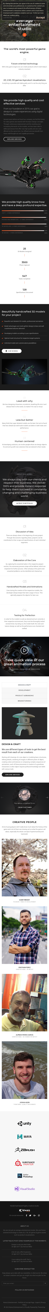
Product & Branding (24, 695)
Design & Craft (24, 685)
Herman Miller (27, 1247)
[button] (46, 797)
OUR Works (13, 351)
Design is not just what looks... (22, 1244)
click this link (7, 18)
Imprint (37, 1302)
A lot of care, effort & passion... (22, 1252)
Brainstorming (24, 701)
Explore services (14, 139)
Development (24, 690)
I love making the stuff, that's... (22, 1259)
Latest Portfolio (24, 503)
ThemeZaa (41, 1307)
